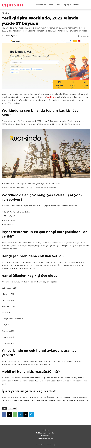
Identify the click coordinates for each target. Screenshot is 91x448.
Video (50, 5)
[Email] (25, 414)
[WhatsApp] (15, 414)
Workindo (12, 408)
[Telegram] (31, 414)
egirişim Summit (71, 5)
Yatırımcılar (41, 5)
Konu (57, 5)
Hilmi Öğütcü (11, 36)
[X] (9, 414)
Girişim (5, 13)
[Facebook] (4, 414)
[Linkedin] (20, 414)
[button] (86, 5)
